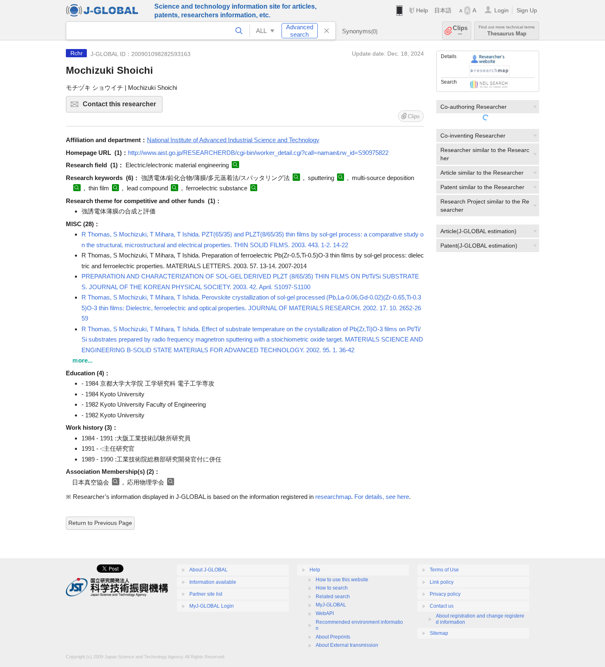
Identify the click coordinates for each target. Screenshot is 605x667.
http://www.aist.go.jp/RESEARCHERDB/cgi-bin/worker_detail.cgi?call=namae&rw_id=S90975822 (258, 152)
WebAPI (325, 613)
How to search (332, 588)
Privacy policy (445, 594)
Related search (333, 596)
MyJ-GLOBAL (331, 605)
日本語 (442, 10)
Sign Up (527, 10)
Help (422, 10)
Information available (212, 582)
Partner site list (205, 594)
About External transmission (347, 645)
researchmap (333, 496)
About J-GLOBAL (208, 570)
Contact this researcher (123, 106)
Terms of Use (444, 570)
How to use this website (342, 580)
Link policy (442, 582)
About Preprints (333, 637)
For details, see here (381, 496)
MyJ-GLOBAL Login (211, 606)
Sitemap (439, 633)
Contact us (442, 606)
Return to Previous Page (100, 523)
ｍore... (82, 360)
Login (501, 10)
